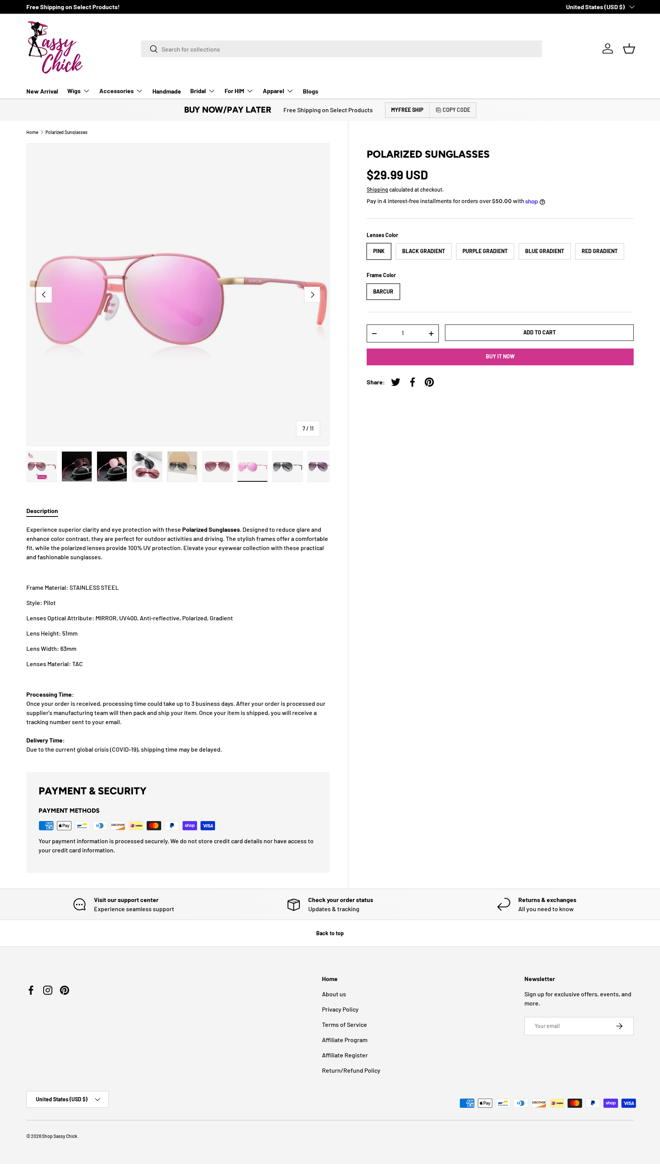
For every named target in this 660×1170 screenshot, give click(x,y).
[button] (629, 48)
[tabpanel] (178, 639)
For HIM (234, 90)
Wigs (74, 90)
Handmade (166, 91)
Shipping (377, 189)
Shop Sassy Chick (60, 1136)
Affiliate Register (345, 1055)
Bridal (198, 90)
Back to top (330, 933)
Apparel (273, 90)
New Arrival (42, 91)
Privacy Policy (340, 1009)
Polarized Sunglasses (66, 132)
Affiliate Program (344, 1039)
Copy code (456, 110)
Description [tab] (42, 510)
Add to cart (539, 332)
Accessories (116, 90)
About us (334, 993)
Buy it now (500, 356)
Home (32, 132)
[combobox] (341, 48)
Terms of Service (344, 1024)
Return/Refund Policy (351, 1070)
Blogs (310, 91)
